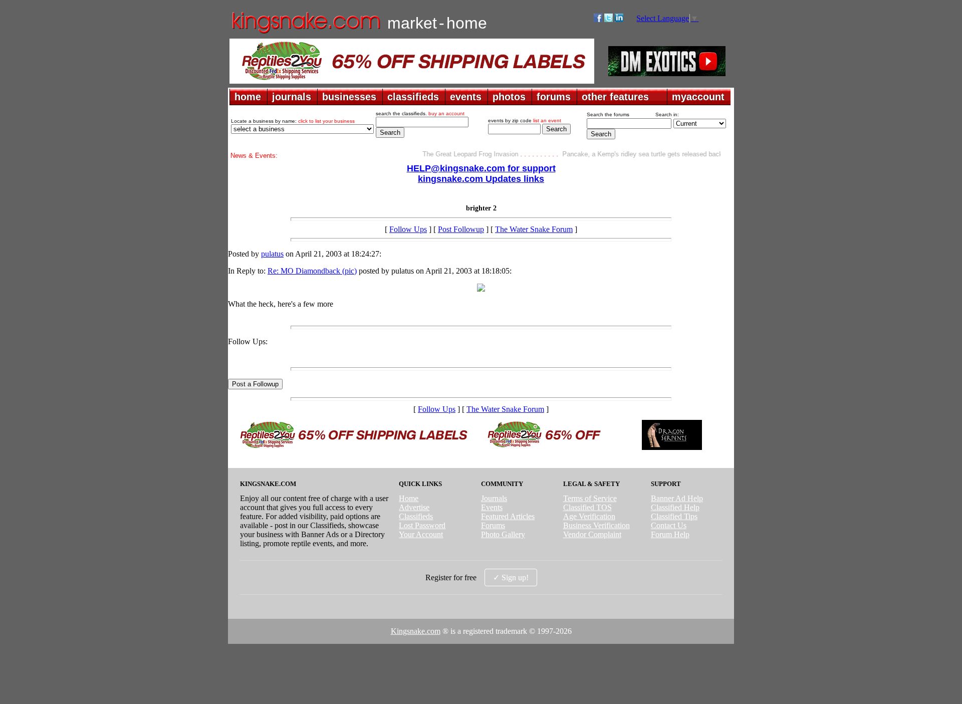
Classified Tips (674, 516)
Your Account (421, 534)
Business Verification (596, 525)
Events (492, 507)
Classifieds (416, 516)
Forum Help (670, 534)
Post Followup (461, 229)
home (247, 96)
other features (615, 96)
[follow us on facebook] (598, 19)
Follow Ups (408, 229)
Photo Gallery (503, 534)
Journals (494, 498)
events (466, 96)
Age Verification (589, 516)
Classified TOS (587, 507)
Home (408, 498)
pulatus (272, 254)
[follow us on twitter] (608, 19)
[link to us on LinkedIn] (619, 19)
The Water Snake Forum (534, 229)
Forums (493, 525)
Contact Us (668, 525)
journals (291, 96)
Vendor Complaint (592, 534)
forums (554, 96)
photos (509, 96)
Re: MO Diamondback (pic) (312, 271)
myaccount (698, 96)
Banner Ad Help (677, 498)
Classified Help (675, 507)
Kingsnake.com (415, 631)
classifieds (413, 96)
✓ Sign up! (511, 577)
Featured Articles (508, 516)
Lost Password (422, 525)
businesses (349, 96)
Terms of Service (590, 498)
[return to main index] (305, 33)
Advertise (414, 507)
